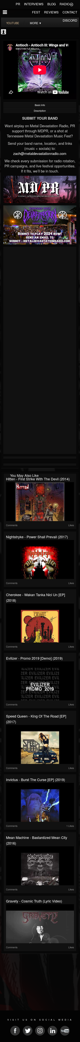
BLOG (51, 4)
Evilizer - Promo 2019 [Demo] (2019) (34, 658)
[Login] (71, 4)
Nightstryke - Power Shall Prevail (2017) (37, 536)
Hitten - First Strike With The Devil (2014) (38, 478)
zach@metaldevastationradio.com (39, 153)
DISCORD (70, 20)
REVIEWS (51, 12)
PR (18, 4)
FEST (36, 12)
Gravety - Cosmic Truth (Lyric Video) (34, 900)
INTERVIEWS (33, 4)
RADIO (65, 4)
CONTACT (70, 12)
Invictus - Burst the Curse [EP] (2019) (35, 779)
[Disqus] (39, 300)
